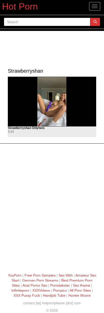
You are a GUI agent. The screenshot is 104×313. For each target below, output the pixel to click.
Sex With (66, 275)
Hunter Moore (79, 295)
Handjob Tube (54, 295)
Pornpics (60, 290)
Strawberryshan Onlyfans (26, 128)
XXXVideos (41, 290)
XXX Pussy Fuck (27, 295)
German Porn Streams (40, 280)
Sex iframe (81, 285)
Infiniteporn (20, 290)
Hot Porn (20, 6)
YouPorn (14, 275)
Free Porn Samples (40, 275)
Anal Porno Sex (34, 285)
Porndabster (60, 285)
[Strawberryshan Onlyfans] (52, 101)
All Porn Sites (80, 290)
